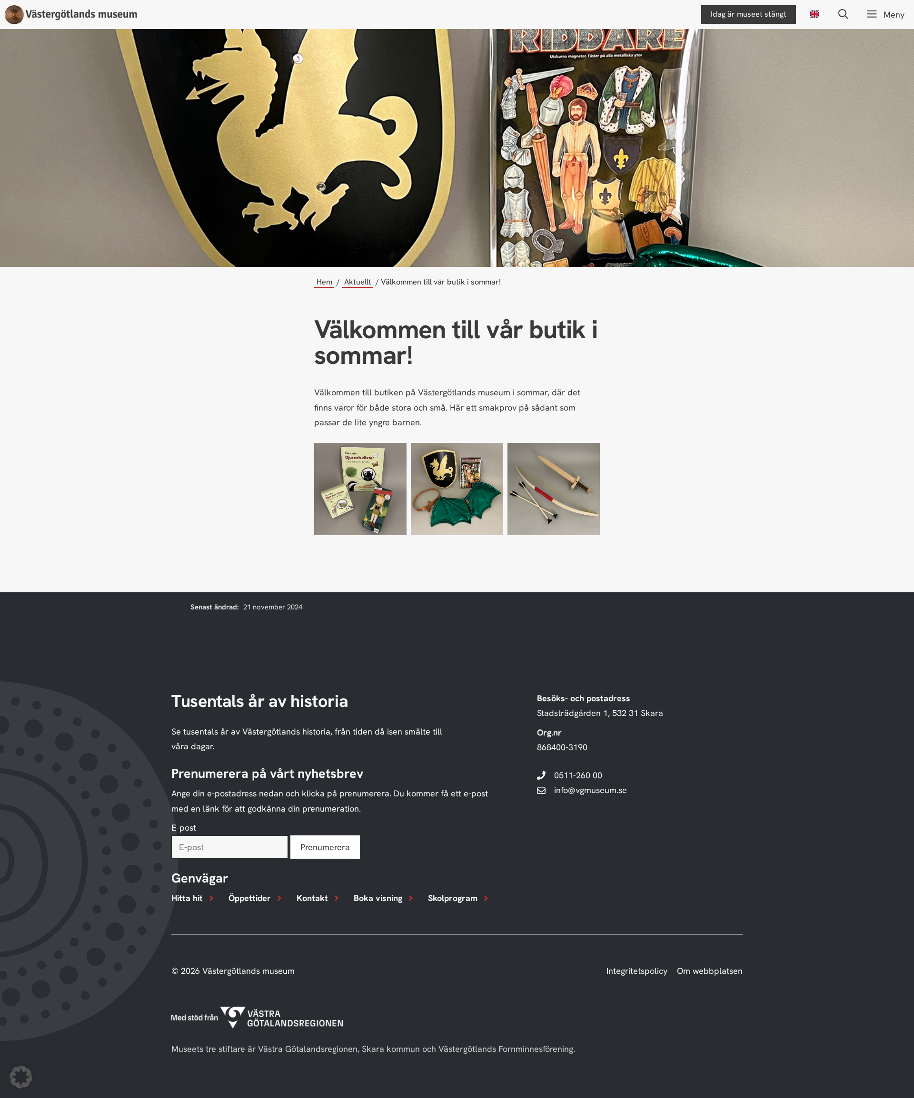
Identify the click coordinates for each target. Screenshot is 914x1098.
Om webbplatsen (710, 970)
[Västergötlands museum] (71, 14)
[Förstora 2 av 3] (491, 455)
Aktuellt (357, 282)
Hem (324, 282)
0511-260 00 (578, 775)
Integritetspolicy (636, 970)
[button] (843, 14)
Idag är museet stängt (748, 14)
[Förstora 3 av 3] (587, 455)
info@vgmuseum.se (590, 789)
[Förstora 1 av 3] (394, 455)
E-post (183, 827)
